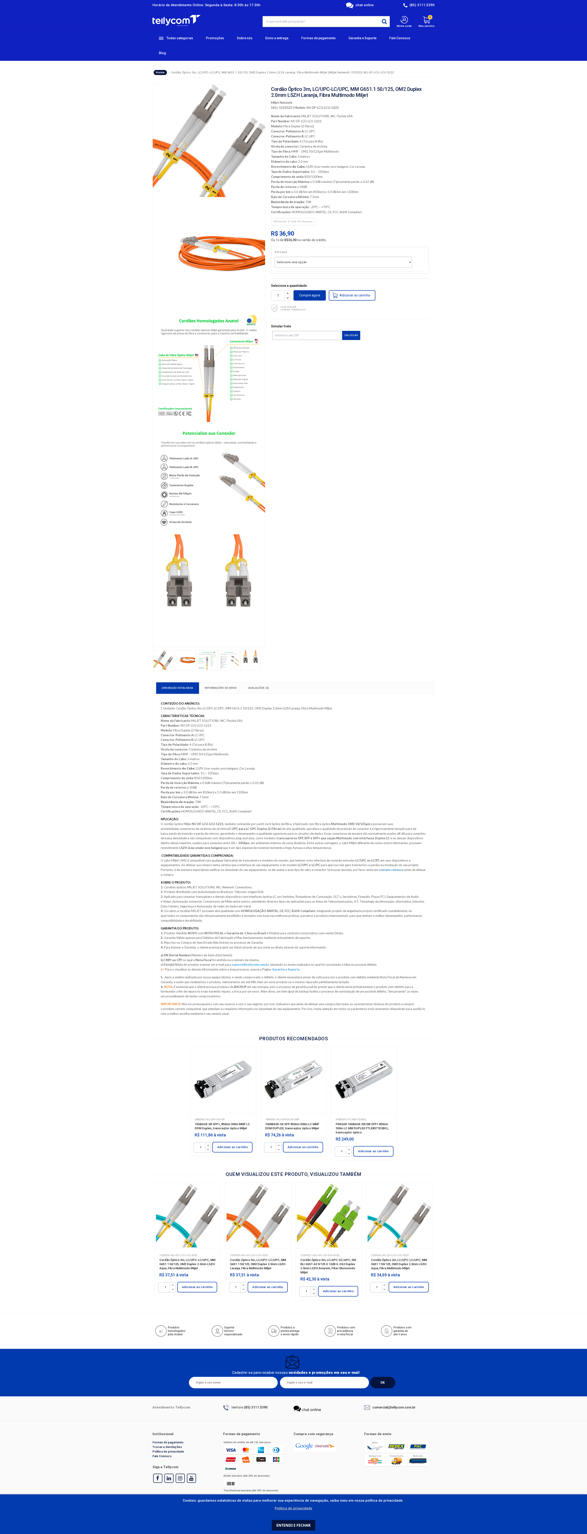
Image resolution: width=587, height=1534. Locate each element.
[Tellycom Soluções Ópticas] (176, 20)
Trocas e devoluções (167, 1447)
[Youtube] (191, 1478)
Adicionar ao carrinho (232, 1147)
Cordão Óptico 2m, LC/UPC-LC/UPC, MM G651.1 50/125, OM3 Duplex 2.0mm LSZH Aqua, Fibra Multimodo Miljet (399, 1264)
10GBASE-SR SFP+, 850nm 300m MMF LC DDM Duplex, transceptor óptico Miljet (222, 1126)
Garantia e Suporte (363, 38)
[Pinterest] (169, 1478)
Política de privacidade (168, 1451)
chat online (364, 5)
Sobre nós (244, 38)
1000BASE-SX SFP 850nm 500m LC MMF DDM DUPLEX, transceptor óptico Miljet (292, 1126)
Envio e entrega (276, 38)
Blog (162, 53)
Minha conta (404, 26)
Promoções (215, 38)
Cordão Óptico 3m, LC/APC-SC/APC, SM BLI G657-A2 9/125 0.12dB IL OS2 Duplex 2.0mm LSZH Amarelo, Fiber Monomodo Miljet (328, 1266)
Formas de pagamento (318, 38)
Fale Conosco (399, 38)
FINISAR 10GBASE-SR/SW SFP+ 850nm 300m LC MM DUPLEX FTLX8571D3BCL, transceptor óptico (362, 1128)
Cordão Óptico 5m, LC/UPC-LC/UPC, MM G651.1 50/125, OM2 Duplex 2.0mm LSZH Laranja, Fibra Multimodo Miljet (258, 1264)
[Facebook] (157, 1478)
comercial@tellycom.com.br (393, 1407)
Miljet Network (281, 102)
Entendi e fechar (293, 1525)
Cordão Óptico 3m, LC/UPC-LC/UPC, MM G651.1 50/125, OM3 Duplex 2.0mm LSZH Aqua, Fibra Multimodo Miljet (187, 1264)
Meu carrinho (426, 22)
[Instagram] (180, 1478)
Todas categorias (179, 38)
